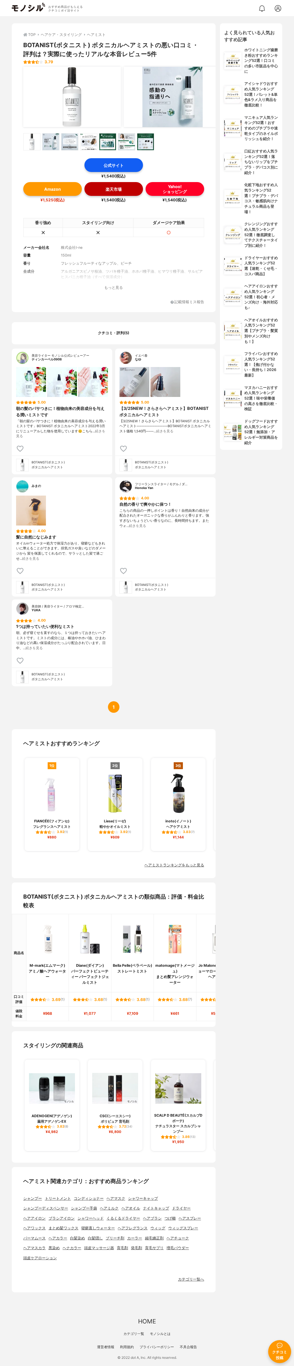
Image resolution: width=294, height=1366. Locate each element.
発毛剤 (136, 1248)
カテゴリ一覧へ (191, 1279)
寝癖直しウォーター (98, 1228)
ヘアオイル (130, 1208)
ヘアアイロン (34, 1218)
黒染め (54, 1248)
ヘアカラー (58, 1238)
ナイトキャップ (156, 1208)
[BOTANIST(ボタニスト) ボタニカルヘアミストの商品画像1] (72, 97)
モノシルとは (160, 1333)
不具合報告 (188, 1347)
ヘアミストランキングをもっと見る (174, 865)
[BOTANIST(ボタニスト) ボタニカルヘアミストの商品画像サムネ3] (69, 141)
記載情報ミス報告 (189, 302)
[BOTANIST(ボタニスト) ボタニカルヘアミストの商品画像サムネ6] (126, 141)
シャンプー (32, 1198)
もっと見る (113, 287)
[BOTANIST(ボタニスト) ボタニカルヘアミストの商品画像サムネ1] (31, 141)
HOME (147, 1321)
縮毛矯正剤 (154, 1238)
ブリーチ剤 (115, 1238)
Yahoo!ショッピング (175, 189)
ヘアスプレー (190, 1218)
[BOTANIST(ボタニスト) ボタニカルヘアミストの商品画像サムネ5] (107, 141)
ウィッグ (157, 1228)
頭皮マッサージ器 (99, 1248)
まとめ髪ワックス (63, 1228)
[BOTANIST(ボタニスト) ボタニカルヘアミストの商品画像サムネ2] (50, 141)
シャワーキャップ (143, 1198)
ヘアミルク (109, 1208)
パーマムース (34, 1238)
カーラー (134, 1238)
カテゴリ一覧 (133, 1333)
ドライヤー (181, 1208)
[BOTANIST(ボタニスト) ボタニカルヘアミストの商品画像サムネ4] (88, 141)
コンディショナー (89, 1198)
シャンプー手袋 (84, 1208)
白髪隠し (95, 1238)
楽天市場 (114, 189)
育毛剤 (122, 1248)
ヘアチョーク (178, 1238)
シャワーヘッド (91, 1218)
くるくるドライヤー (123, 1218)
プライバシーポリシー (157, 1347)
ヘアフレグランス (133, 1228)
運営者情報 (105, 1347)
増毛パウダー (178, 1248)
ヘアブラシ (152, 1218)
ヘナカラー (72, 1248)
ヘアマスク (116, 1198)
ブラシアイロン (62, 1218)
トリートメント (58, 1198)
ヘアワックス (34, 1228)
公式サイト (114, 165)
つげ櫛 (170, 1218)
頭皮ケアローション (40, 1258)
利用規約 (127, 1347)
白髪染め (77, 1238)
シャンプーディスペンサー (45, 1208)
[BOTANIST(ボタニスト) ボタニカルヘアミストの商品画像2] (172, 97)
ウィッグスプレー (183, 1228)
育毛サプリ (154, 1248)
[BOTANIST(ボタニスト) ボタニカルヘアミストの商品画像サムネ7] (145, 141)
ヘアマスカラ (34, 1248)
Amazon (52, 189)
